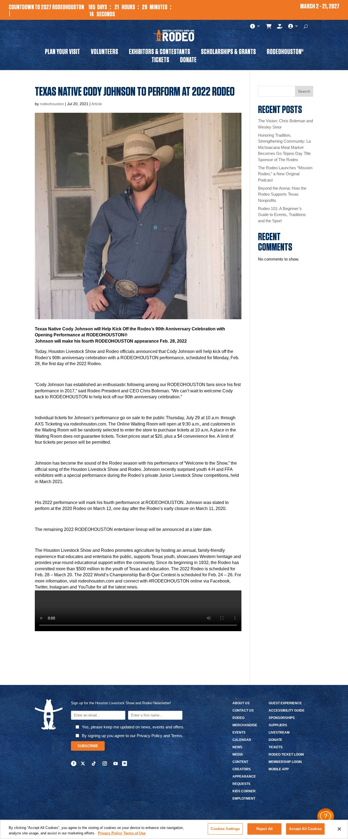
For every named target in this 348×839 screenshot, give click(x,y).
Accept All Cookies (305, 829)
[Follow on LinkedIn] (124, 763)
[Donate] (280, 27)
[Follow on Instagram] (104, 763)
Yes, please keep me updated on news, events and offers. (133, 727)
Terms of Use (134, 833)
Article (96, 104)
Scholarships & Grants (228, 52)
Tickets (160, 61)
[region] (174, 829)
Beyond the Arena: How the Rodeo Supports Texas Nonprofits (282, 194)
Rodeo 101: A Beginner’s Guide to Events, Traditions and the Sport (282, 214)
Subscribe (87, 746)
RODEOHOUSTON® (285, 52)
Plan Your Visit (62, 52)
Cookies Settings (225, 829)
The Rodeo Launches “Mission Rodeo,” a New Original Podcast (285, 173)
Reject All (264, 829)
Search (304, 91)
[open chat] (325, 816)
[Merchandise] (269, 27)
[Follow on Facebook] (73, 763)
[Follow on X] (83, 763)
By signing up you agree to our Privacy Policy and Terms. (132, 735)
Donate (188, 61)
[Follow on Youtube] (115, 763)
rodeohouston (52, 104)
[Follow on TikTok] (93, 763)
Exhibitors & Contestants (159, 52)
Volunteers (104, 52)
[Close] (339, 829)
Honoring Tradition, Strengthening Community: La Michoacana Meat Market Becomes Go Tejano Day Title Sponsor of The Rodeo (284, 147)
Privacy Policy (110, 833)
